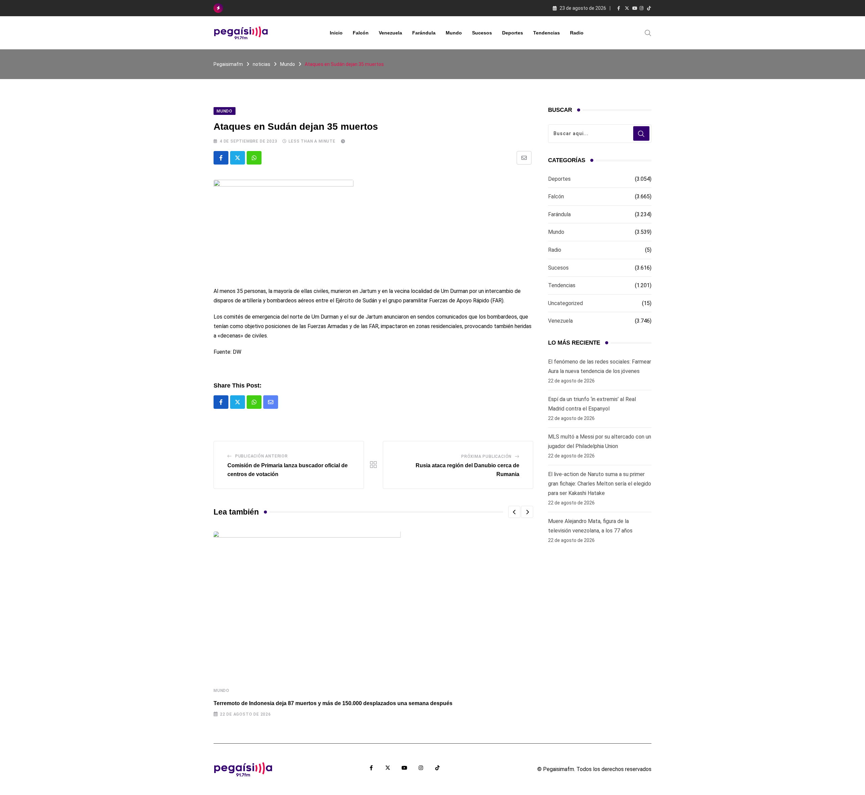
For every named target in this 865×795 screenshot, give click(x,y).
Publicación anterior (261, 456)
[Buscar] (648, 32)
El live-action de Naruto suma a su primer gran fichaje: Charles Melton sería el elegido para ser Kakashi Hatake (599, 483)
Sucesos (482, 32)
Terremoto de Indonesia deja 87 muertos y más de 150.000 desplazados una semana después (333, 703)
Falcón (361, 32)
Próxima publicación (486, 456)
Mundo (454, 32)
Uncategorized (565, 303)
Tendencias (546, 32)
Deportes (512, 32)
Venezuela (390, 32)
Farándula (424, 32)
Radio (577, 32)
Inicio (336, 32)
